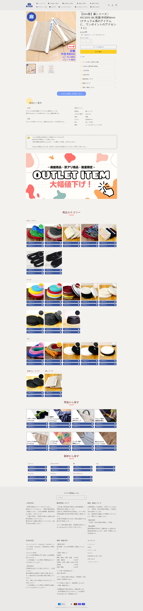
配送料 (86, 34)
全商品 (89, 547)
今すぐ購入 (98, 51)
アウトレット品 (92, 550)
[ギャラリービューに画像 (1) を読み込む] (31, 68)
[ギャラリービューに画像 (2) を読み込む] (41, 68)
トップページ (91, 544)
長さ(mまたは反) (84, 37)
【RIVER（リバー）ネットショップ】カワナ (71, 607)
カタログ (90, 553)
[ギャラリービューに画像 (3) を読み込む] (51, 68)
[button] (109, 5)
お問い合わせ (91, 559)
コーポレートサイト (93, 562)
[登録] (84, 498)
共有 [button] (83, 56)
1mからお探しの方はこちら (71, 94)
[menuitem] (41, 3)
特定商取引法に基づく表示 (95, 556)
